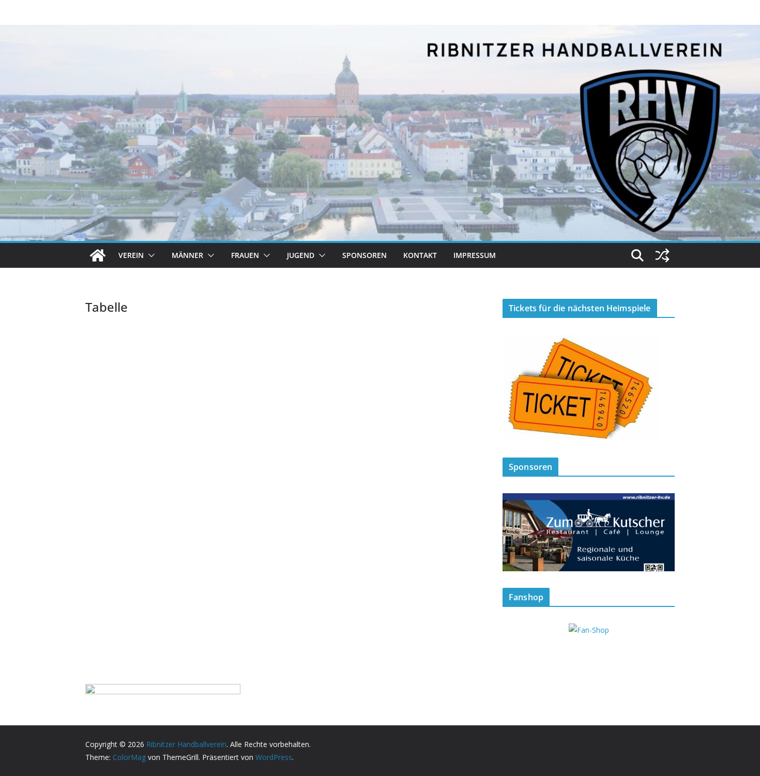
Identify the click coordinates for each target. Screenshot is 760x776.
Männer (187, 255)
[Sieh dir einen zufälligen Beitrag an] (662, 255)
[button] (149, 255)
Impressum (474, 255)
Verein (131, 255)
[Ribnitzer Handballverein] (97, 255)
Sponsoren (364, 255)
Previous (515, 529)
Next (662, 529)
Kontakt (420, 255)
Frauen (245, 255)
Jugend (300, 255)
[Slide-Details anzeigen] (589, 532)
